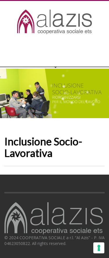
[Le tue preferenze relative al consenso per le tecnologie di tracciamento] (98, 247)
